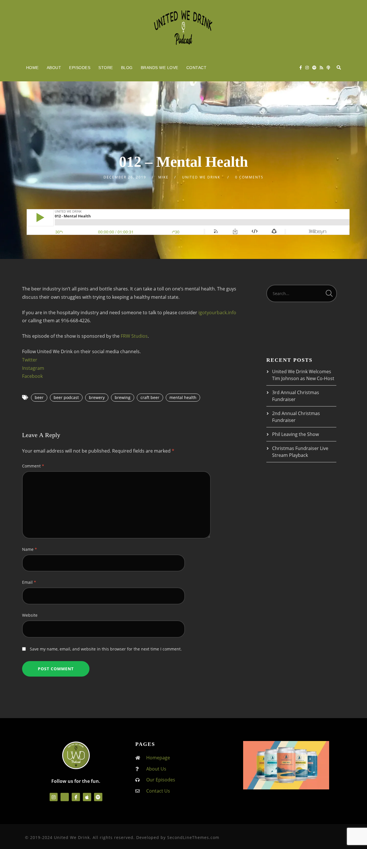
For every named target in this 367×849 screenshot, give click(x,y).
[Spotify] (314, 67)
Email (29, 582)
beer (39, 397)
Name (29, 549)
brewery (97, 397)
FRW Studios (134, 336)
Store (105, 67)
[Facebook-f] (76, 797)
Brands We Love (159, 67)
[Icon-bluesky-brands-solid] (64, 797)
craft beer (149, 397)
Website (30, 615)
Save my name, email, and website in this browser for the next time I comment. (106, 649)
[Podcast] (328, 67)
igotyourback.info (217, 312)
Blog (127, 67)
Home (32, 67)
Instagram (33, 368)
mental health (182, 397)
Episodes (79, 67)
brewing (122, 397)
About (54, 67)
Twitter (29, 360)
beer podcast (66, 397)
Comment (33, 466)
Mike (163, 177)
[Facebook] (301, 67)
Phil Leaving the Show (295, 434)
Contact (196, 67)
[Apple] (87, 797)
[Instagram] (307, 67)
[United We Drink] (183, 27)
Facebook (32, 376)
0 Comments (249, 177)
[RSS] (321, 67)
